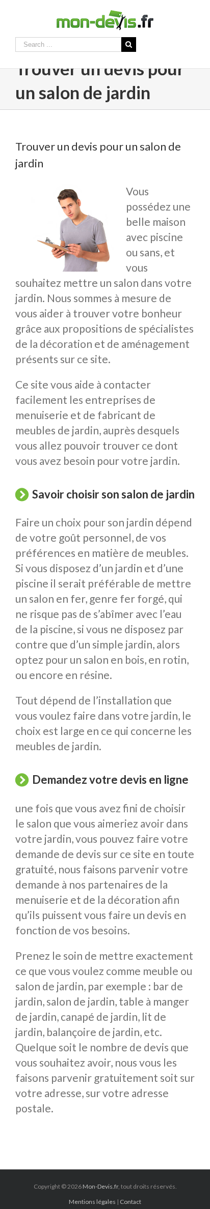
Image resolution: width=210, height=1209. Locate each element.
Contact (130, 1201)
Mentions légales (92, 1201)
